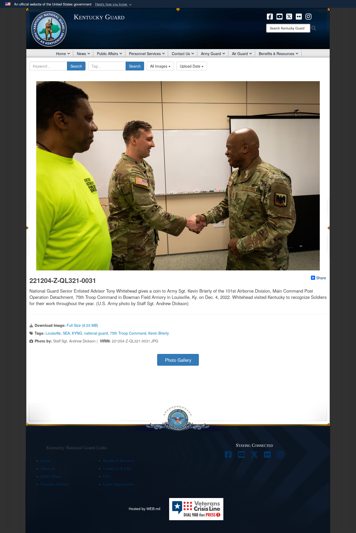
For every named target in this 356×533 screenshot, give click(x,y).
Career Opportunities (118, 484)
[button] (114, 4)
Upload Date (190, 66)
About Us (48, 469)
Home (61, 53)
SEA (66, 333)
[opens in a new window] (270, 16)
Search (76, 66)
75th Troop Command (128, 333)
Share (321, 278)
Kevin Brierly (158, 333)
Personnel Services (145, 53)
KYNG (77, 333)
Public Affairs (107, 53)
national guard (96, 333)
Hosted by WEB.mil (144, 509)
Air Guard (240, 53)
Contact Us (181, 53)
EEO (106, 476)
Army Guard (211, 53)
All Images (159, 66)
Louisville (53, 333)
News (81, 53)
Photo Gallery (178, 360)
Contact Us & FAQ (117, 469)
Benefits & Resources (276, 53)
